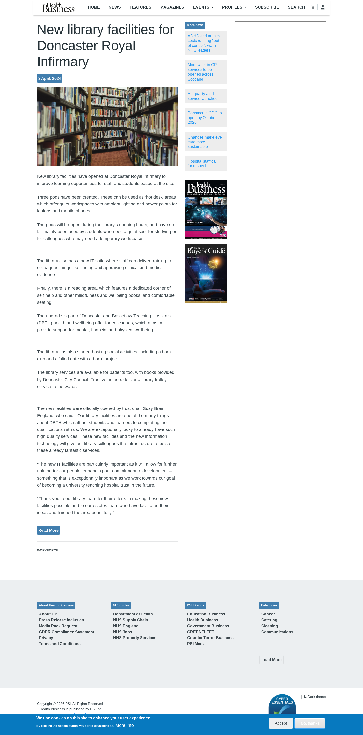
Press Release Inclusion (61, 620)
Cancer (268, 614)
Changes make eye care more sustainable (205, 142)
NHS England (126, 626)
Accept (281, 723)
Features (140, 7)
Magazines (172, 7)
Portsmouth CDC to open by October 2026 (205, 117)
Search (296, 7)
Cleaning (269, 626)
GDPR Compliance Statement (66, 632)
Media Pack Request (58, 626)
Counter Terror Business (210, 638)
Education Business (206, 614)
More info (124, 725)
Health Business (202, 620)
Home (94, 7)
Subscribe (267, 7)
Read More (48, 530)
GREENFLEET (200, 632)
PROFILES (232, 7)
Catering (269, 620)
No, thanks (310, 723)
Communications (277, 632)
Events (201, 7)
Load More (272, 660)
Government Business (208, 626)
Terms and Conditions (60, 644)
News (115, 7)
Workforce (47, 550)
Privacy (46, 638)
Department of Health (133, 614)
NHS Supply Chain (130, 620)
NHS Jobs (122, 632)
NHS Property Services (134, 638)
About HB (48, 614)
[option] (206, 209)
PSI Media (196, 644)
